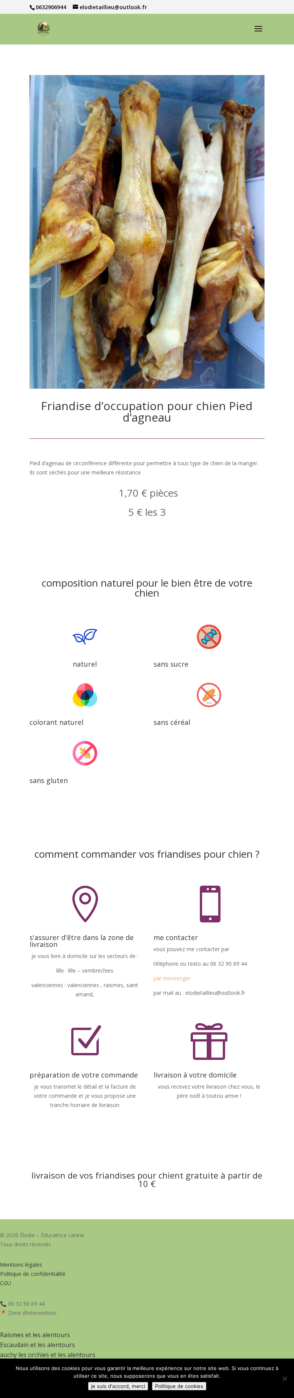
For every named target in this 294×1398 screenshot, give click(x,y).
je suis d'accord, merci (118, 1386)
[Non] (284, 1378)
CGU (5, 1283)
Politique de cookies (179, 1386)
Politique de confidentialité (32, 1273)
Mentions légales (21, 1264)
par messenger (172, 978)
